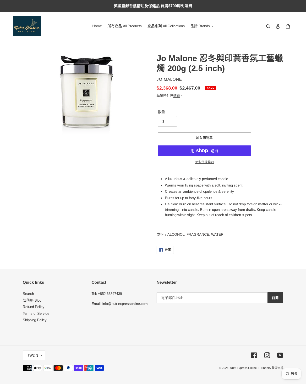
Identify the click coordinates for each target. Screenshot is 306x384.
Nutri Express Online (243, 368)
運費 (176, 95)
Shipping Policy (35, 320)
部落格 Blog (32, 300)
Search (28, 294)
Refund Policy (33, 307)
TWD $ (32, 355)
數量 (161, 112)
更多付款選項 (204, 162)
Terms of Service (36, 313)
